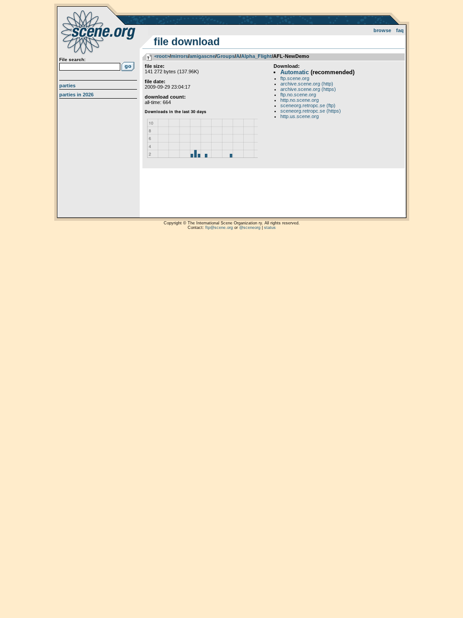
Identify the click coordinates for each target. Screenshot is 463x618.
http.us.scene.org (299, 116)
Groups (226, 56)
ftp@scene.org (219, 227)
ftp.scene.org (294, 78)
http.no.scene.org (299, 100)
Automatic (294, 72)
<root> (162, 56)
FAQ (400, 30)
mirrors (179, 56)
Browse (382, 30)
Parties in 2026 (76, 94)
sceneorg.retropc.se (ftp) (307, 105)
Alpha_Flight (256, 56)
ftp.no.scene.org (298, 94)
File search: (72, 59)
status (270, 227)
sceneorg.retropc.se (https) (310, 111)
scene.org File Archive (99, 32)
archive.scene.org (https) (308, 89)
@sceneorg (249, 227)
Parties (67, 85)
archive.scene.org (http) (306, 83)
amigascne (202, 56)
